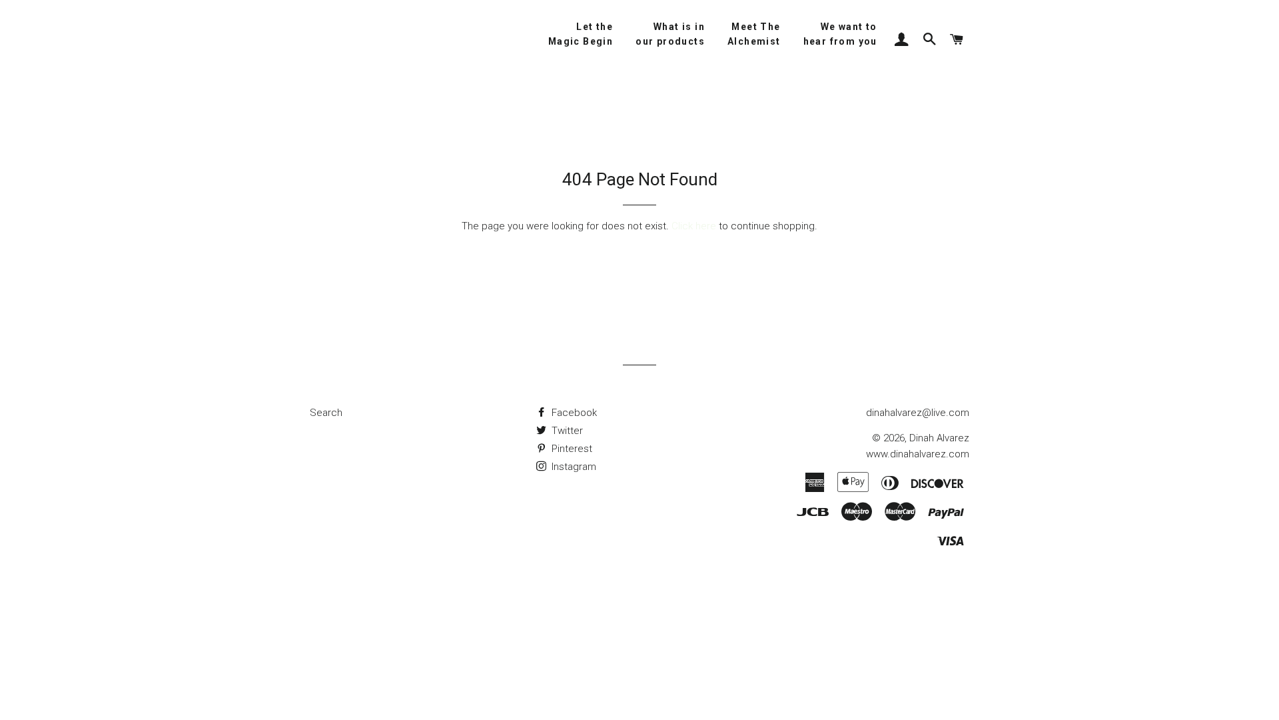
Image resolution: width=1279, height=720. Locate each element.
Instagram (572, 467)
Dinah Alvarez (939, 438)
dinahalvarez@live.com (917, 413)
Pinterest (570, 449)
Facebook (573, 413)
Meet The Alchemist (754, 34)
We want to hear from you (840, 34)
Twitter (566, 431)
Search (326, 413)
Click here (693, 226)
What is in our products (670, 34)
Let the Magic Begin (580, 34)
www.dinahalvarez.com (917, 454)
